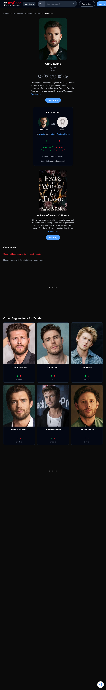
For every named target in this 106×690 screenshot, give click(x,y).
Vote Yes (47, 148)
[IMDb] (59, 76)
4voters (19, 380)
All (40, 4)
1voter (52, 380)
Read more (36, 94)
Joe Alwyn (87, 367)
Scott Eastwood (19, 367)
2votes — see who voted (53, 156)
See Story (53, 237)
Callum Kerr (52, 367)
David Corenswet (19, 429)
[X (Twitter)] (53, 76)
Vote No (59, 148)
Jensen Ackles (87, 429)
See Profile (53, 100)
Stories (6, 14)
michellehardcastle (58, 161)
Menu (31, 4)
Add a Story (87, 4)
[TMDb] (66, 76)
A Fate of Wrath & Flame (21, 14)
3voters (53, 442)
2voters (87, 380)
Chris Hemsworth (53, 429)
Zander (37, 14)
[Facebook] (46, 76)
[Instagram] (40, 76)
